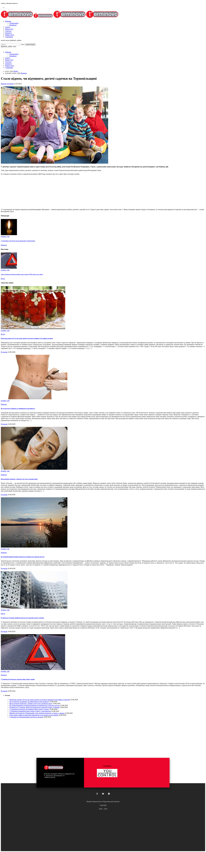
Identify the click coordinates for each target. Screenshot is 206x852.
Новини (4, 84)
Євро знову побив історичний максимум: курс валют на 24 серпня (33, 715)
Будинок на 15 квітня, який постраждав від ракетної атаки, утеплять (22, 618)
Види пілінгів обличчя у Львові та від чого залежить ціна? (19, 479)
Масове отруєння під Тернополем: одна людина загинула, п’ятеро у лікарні (36, 713)
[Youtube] (103, 794)
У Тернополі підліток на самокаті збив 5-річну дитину (18, 679)
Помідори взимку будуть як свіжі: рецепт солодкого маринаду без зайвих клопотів (27, 338)
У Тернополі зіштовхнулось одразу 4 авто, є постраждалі (30, 711)
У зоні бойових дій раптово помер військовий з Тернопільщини (18, 240)
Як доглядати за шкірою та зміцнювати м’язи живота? (18, 408)
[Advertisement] (65, 192)
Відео (3, 279)
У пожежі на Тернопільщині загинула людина (26, 717)
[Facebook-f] (97, 794)
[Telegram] (109, 794)
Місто (3, 614)
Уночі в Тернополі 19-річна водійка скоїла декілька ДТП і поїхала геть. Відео (22, 274)
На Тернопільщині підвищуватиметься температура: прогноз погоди (22, 557)
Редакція (10, 84)
